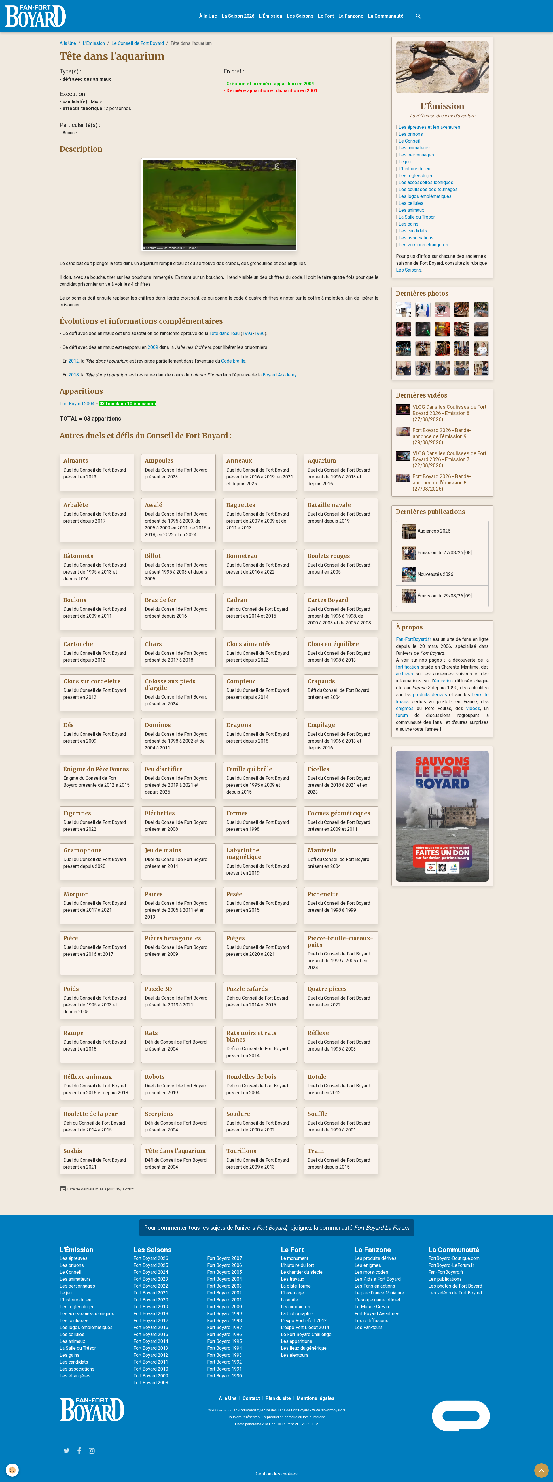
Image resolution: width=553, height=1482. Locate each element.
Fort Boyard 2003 (224, 1286)
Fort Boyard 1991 (224, 1369)
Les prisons (411, 134)
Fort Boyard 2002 (224, 1293)
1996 (259, 333)
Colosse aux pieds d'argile (170, 684)
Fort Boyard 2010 (150, 1369)
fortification (407, 667)
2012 (74, 361)
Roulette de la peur (90, 1114)
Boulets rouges (329, 556)
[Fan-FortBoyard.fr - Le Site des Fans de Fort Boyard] (92, 1409)
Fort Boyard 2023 (150, 1279)
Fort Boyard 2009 (150, 1376)
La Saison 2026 (238, 16)
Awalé (153, 505)
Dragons (238, 725)
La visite (289, 1300)
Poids (71, 989)
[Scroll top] (541, 1470)
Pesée (234, 894)
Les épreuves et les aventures (429, 127)
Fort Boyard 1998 (224, 1320)
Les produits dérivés (376, 1258)
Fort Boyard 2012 (150, 1355)
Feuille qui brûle (249, 769)
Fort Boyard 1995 (224, 1341)
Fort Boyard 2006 (224, 1265)
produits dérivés (430, 694)
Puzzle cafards (247, 989)
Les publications (445, 1279)
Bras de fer (160, 600)
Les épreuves (74, 1258)
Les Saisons (300, 16)
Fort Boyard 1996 (224, 1334)
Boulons (74, 600)
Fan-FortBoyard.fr (413, 639)
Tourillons (241, 1151)
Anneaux (239, 460)
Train (316, 1151)
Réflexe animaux (87, 1077)
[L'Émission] (442, 67)
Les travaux (292, 1279)
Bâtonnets (78, 556)
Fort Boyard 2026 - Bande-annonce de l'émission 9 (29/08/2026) (442, 436)
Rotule (317, 1077)
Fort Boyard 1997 (224, 1327)
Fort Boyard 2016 (150, 1327)
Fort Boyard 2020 (150, 1300)
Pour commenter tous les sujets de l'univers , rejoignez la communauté (276, 1227)
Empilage (321, 725)
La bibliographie (297, 1313)
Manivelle (322, 850)
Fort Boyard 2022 (150, 1286)
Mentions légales (315, 1398)
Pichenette (323, 894)
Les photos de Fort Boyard (455, 1286)
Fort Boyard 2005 (224, 1272)
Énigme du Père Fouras (96, 769)
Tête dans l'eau (224, 333)
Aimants (75, 460)
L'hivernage (292, 1293)
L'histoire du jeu (414, 168)
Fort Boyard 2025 (150, 1265)
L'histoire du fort (297, 1265)
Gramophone (82, 850)
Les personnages (416, 155)
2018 (74, 375)
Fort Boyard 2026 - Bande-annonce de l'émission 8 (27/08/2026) (442, 482)
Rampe (73, 1033)
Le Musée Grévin (372, 1306)
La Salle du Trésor (417, 217)
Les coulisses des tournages (428, 189)
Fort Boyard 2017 (150, 1320)
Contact (251, 1398)
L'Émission (270, 16)
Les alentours (294, 1355)
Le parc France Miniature (379, 1293)
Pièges (235, 938)
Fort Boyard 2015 (150, 1334)
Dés (68, 725)
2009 (153, 347)
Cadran (237, 600)
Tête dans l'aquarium (175, 1151)
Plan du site (278, 1398)
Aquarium (322, 460)
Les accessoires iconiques (426, 182)
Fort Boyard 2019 (150, 1306)
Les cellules (411, 203)
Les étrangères (75, 1376)
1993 (247, 333)
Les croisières (295, 1306)
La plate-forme (296, 1286)
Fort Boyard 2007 (224, 1258)
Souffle (317, 1114)
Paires (154, 894)
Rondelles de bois (251, 1077)
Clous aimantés (248, 644)
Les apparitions (296, 1341)
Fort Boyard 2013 (150, 1348)
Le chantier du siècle (302, 1272)
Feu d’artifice (164, 769)
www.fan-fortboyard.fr (328, 1410)
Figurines (77, 813)
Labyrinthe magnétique (243, 853)
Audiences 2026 (433, 531)
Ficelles (318, 769)
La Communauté (386, 16)
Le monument (294, 1258)
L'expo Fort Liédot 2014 (305, 1327)
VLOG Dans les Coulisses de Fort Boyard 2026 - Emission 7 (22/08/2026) (449, 459)
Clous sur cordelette (92, 681)
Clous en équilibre (333, 644)
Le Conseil (409, 141)
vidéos (473, 708)
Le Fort (326, 16)
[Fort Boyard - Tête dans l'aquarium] (219, 204)
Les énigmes (368, 1265)
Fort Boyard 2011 (150, 1362)
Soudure (238, 1114)
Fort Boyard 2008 (150, 1383)
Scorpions (159, 1114)
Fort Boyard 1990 (224, 1376)
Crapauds (321, 681)
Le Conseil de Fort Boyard (137, 43)
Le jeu (405, 161)
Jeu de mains (163, 850)
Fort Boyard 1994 (224, 1348)
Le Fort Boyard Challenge (306, 1334)
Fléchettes (160, 813)
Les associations (416, 238)
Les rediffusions (371, 1320)
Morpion (76, 894)
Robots (155, 1077)
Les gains (408, 224)
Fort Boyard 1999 (224, 1313)
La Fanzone (350, 16)
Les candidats (413, 231)
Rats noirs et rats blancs (251, 1036)
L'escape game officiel (377, 1300)
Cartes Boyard (328, 600)
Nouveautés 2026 (434, 574)
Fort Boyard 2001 (224, 1300)
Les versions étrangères (423, 244)
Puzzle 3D (158, 989)
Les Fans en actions (375, 1286)
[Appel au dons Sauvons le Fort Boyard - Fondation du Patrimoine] (442, 816)
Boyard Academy (279, 375)
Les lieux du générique (304, 1348)
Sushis (72, 1151)
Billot (153, 556)
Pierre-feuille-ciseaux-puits (340, 941)
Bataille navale (329, 505)
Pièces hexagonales (173, 938)
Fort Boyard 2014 (150, 1341)
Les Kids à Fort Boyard (378, 1279)
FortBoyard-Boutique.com (454, 1258)
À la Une (208, 16)
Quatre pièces (327, 989)
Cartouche (78, 644)
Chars (153, 644)
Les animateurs (414, 148)
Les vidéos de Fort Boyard (455, 1293)
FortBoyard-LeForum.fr (451, 1265)
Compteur (240, 681)
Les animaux (411, 210)
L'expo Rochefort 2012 (304, 1320)
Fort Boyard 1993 (224, 1355)
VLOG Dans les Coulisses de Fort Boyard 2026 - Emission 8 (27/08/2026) (449, 413)
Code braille (233, 361)
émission (443, 681)
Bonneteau (241, 556)
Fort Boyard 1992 (224, 1362)
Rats (151, 1033)
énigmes (405, 708)
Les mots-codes (371, 1272)
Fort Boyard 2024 (150, 1272)
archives (404, 674)
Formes (237, 813)
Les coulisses (74, 1320)
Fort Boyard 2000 (224, 1306)
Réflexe (318, 1033)
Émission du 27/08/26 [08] (444, 553)
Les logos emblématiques (425, 196)
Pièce (70, 938)
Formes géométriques (339, 813)
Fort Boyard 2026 (150, 1258)
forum (402, 715)
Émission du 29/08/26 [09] (444, 596)
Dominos (158, 725)
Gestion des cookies (277, 1474)
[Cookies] (12, 1470)
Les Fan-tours (369, 1327)
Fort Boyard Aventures (377, 1313)
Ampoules (159, 460)
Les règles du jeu (416, 175)
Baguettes (240, 505)
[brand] (37, 16)
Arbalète (75, 505)
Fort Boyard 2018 (150, 1313)
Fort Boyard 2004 (77, 403)
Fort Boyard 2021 (150, 1293)
